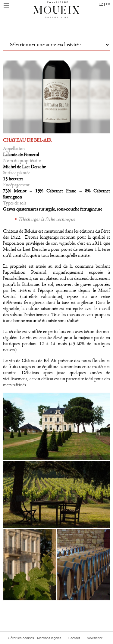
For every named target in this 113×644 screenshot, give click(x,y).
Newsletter (94, 638)
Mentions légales (49, 638)
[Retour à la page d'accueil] (56, 11)
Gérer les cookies (21, 638)
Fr (101, 4)
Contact (74, 638)
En (108, 4)
